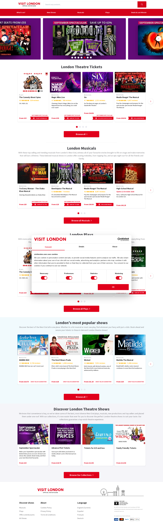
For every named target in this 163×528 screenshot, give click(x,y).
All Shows (23, 518)
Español (80, 511)
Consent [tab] (48, 247)
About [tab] (114, 247)
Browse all (80, 134)
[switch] (69, 278)
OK (113, 287)
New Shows (51, 12)
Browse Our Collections (81, 475)
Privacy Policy (46, 511)
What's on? (21, 12)
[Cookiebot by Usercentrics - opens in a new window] (119, 239)
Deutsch (80, 518)
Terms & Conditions (48, 515)
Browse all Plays (80, 308)
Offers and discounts (27, 515)
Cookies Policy (46, 508)
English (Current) (83, 508)
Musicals (80, 12)
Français (80, 515)
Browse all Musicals (80, 220)
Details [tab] (81, 247)
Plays (107, 12)
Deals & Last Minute (138, 12)
